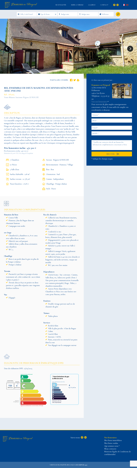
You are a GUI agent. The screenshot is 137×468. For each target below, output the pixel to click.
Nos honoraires (110, 437)
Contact (104, 5)
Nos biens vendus (111, 443)
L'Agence (91, 5)
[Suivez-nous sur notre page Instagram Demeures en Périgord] (85, 437)
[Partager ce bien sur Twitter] (74, 80)
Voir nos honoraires (99, 101)
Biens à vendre (77, 5)
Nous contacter (110, 449)
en (127, 5)
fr (124, 5)
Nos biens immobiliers (113, 440)
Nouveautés (61, 5)
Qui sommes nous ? (111, 446)
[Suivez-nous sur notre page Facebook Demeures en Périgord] (81, 437)
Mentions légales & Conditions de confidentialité (117, 453)
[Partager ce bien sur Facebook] (71, 80)
